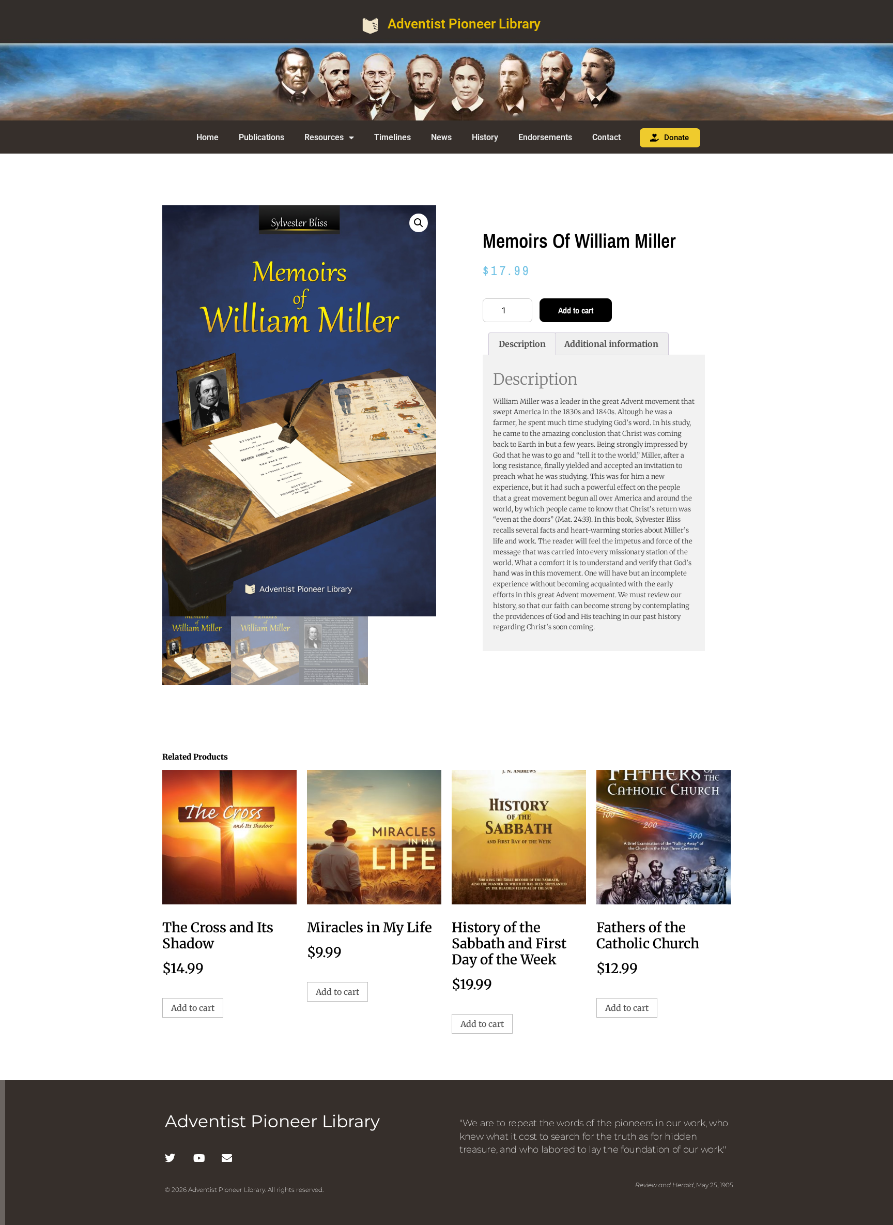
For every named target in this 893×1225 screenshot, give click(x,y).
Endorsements (545, 137)
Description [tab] (522, 344)
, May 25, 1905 (684, 1185)
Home (207, 137)
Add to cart (575, 310)
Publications (261, 137)
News (441, 137)
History (485, 137)
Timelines (392, 137)
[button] (418, 223)
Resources (324, 137)
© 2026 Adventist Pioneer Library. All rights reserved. (244, 1189)
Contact (606, 137)
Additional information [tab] (611, 344)
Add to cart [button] (192, 1008)
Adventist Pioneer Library (464, 24)
